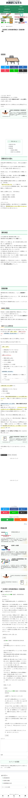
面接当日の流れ (12, 144)
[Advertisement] (14, 42)
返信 (5, 637)
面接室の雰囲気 (14, 150)
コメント (3, 738)
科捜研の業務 (6, 780)
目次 (12, 141)
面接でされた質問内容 (15, 151)
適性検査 (11, 146)
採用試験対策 (4, 454)
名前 (2, 754)
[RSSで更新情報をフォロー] (20, 519)
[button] (25, 787)
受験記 (10, 454)
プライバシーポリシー (14, 794)
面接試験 (11, 148)
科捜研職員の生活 (7, 783)
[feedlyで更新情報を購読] (7, 519)
